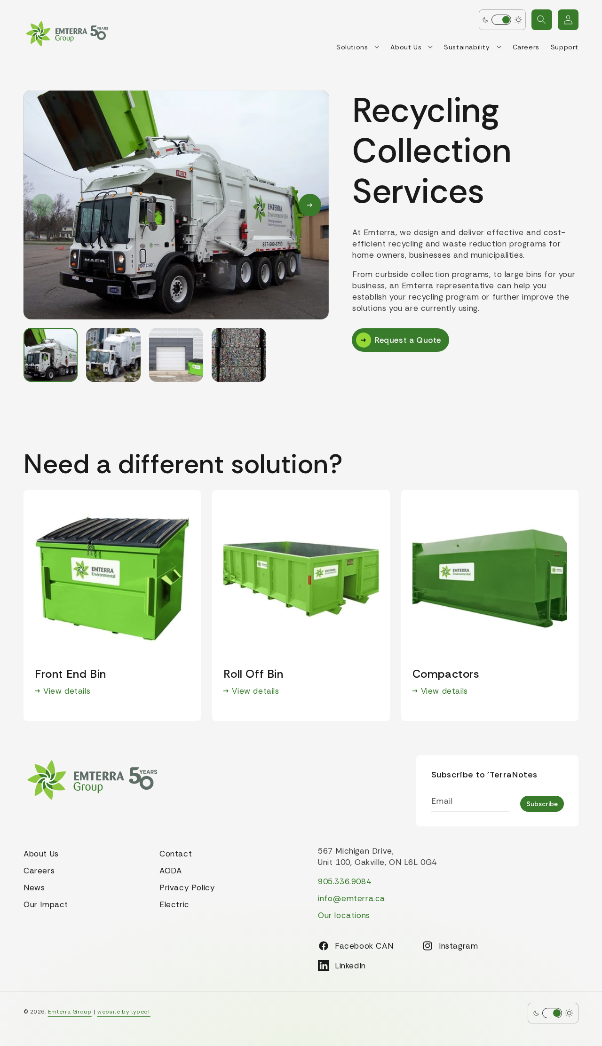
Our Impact (46, 904)
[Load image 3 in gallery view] (176, 355)
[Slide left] (42, 205)
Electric (174, 904)
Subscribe (542, 804)
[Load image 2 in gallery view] (113, 355)
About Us (41, 853)
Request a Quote (408, 340)
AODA (170, 870)
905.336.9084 (344, 881)
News (34, 887)
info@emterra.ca (351, 898)
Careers (39, 870)
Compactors (446, 674)
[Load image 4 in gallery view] (239, 355)
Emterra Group (70, 1011)
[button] (541, 19)
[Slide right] (310, 205)
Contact (175, 853)
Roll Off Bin (253, 674)
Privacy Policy (186, 887)
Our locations (344, 915)
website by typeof (123, 1011)
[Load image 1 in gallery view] (51, 355)
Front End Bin (70, 674)
